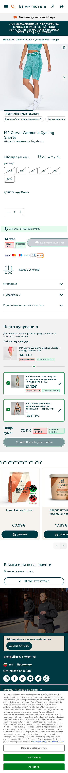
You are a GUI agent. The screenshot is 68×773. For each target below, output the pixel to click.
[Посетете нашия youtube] (30, 678)
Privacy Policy (39, 741)
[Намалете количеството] (8, 212)
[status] (14, 212)
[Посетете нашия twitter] (38, 678)
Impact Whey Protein (19, 510)
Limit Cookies (34, 757)
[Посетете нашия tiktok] (22, 678)
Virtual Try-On (51, 157)
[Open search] (13, 6)
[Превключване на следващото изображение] (64, 77)
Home (6, 39)
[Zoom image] (64, 47)
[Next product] (63, 546)
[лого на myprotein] (32, 6)
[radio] (9, 170)
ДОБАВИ (22, 534)
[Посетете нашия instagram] (6, 678)
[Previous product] (56, 546)
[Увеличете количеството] (20, 212)
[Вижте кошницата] (62, 6)
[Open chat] (46, 678)
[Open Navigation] (6, 6)
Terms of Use (57, 741)
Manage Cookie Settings (34, 748)
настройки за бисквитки (20, 656)
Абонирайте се (19, 646)
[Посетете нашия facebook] (14, 678)
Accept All (34, 767)
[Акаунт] (53, 6)
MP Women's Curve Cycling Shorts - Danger (35, 39)
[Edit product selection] (60, 383)
